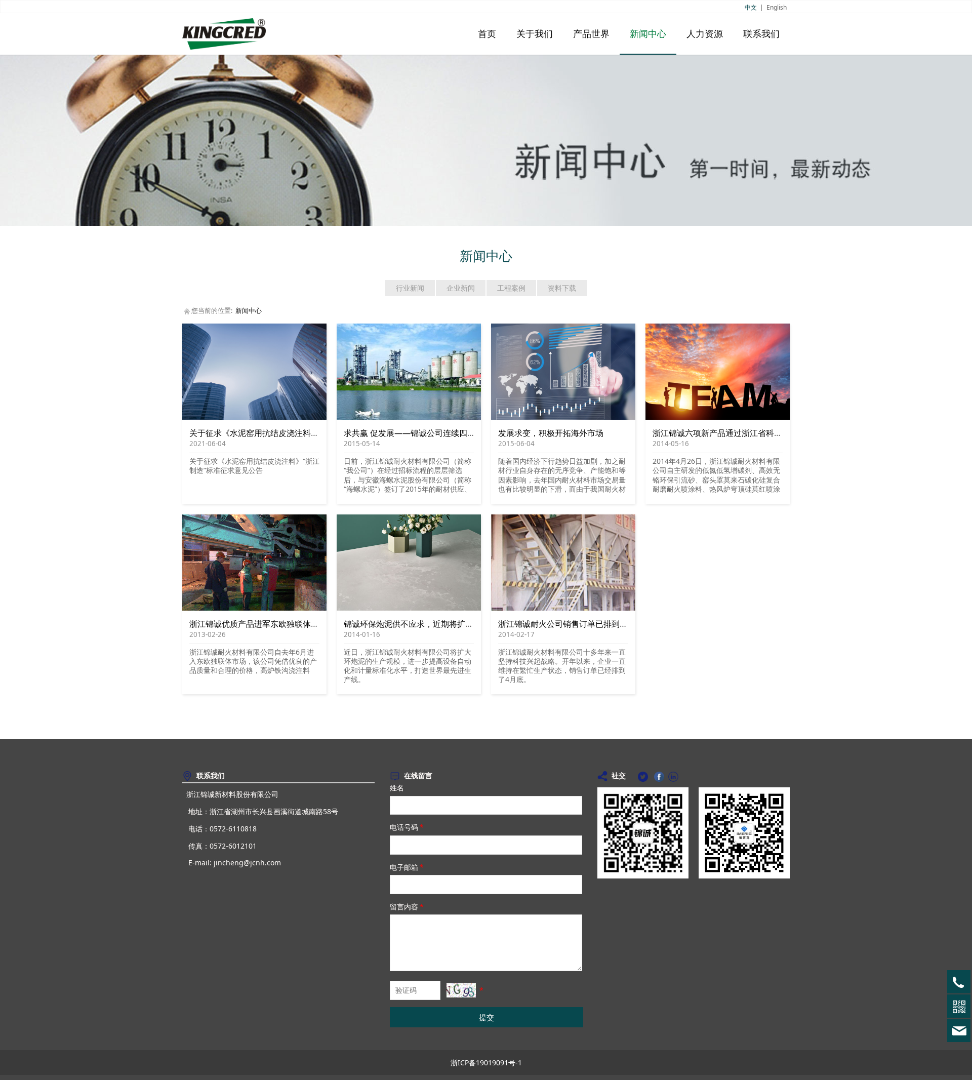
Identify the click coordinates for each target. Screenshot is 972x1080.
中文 (751, 7)
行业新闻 (410, 288)
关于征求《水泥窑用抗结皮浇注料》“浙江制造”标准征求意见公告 (305, 432)
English (776, 7)
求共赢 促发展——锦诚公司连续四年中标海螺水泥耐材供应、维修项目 (470, 432)
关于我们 (534, 34)
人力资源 (704, 34)
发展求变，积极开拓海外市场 (550, 432)
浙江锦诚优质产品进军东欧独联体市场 (258, 623)
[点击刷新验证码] (461, 990)
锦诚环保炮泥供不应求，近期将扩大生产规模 (425, 623)
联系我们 (761, 34)
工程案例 (511, 288)
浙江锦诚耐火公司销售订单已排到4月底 (569, 623)
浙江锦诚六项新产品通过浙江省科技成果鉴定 (734, 432)
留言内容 (407, 906)
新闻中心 (648, 34)
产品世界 (591, 34)
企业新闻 (461, 288)
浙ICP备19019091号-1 (486, 1062)
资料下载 (562, 288)
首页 (487, 34)
